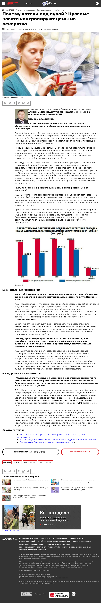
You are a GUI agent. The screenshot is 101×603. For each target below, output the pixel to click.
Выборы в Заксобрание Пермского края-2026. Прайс (39, 547)
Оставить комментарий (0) (80, 452)
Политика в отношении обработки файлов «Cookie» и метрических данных (43, 578)
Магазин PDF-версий (27, 541)
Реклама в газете (76, 538)
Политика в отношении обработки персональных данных (38, 576)
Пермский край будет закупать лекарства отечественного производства (77, 489)
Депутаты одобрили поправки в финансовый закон (46, 442)
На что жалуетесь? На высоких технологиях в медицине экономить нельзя (58, 440)
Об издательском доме (28, 538)
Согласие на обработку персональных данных (34, 574)
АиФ (22, 97)
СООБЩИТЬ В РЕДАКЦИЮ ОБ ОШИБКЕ (32, 550)
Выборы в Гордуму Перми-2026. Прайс (76, 547)
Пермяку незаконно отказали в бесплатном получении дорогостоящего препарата (78, 481)
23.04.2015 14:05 (8, 10)
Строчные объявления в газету (31, 544)
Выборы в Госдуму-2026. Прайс (58, 544)
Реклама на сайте (60, 538)
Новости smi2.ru (10, 530)
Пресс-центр (45, 538)
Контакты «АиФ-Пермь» (82, 541)
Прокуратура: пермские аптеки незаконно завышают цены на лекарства (29, 497)
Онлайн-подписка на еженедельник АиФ (54, 541)
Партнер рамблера (40, 594)
